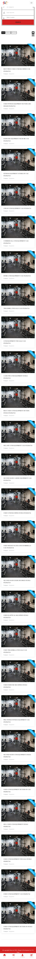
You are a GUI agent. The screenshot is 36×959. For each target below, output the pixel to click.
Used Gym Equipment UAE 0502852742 (16, 894)
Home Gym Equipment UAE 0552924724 (17, 276)
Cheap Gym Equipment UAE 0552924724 (17, 208)
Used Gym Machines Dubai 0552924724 (17, 513)
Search (18, 22)
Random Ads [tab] (8, 32)
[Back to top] (30, 948)
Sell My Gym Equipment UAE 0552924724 (17, 445)
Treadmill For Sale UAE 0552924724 (16, 308)
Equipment (11, 73)
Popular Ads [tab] (13, 32)
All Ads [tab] (3, 32)
